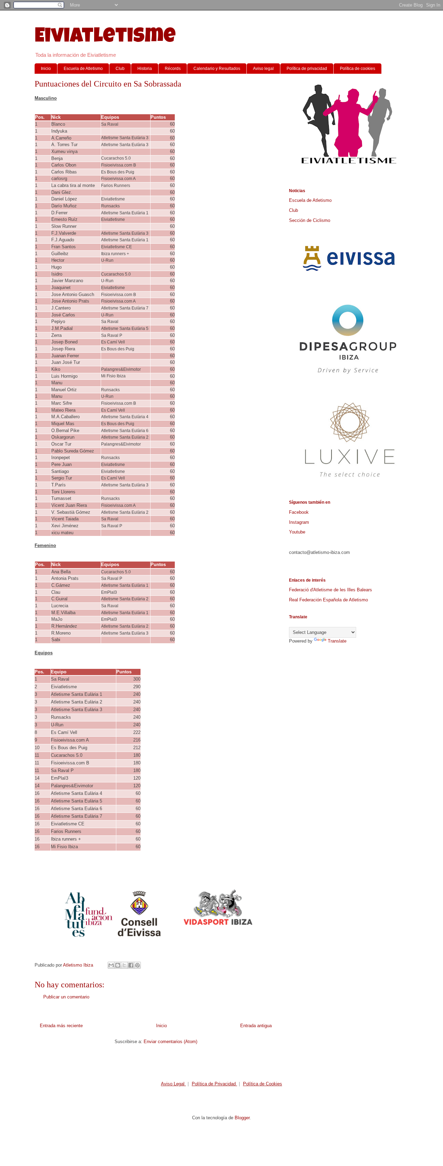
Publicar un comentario (66, 996)
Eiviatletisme (105, 37)
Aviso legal (263, 68)
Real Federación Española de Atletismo (328, 599)
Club (120, 68)
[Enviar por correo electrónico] (111, 965)
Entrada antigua (256, 1025)
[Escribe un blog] (117, 965)
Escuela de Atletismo (83, 68)
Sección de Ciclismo (309, 220)
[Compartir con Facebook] (130, 965)
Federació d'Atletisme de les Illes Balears (330, 589)
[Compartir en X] (124, 965)
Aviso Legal (173, 1083)
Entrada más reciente (61, 1025)
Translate (337, 641)
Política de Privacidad (214, 1083)
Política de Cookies (262, 1083)
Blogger (242, 1117)
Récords (173, 68)
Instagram (299, 522)
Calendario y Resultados (216, 68)
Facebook (299, 512)
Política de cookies (357, 68)
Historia (144, 68)
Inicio (46, 68)
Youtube (297, 532)
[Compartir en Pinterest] (137, 965)
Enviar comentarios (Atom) (170, 1041)
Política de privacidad (307, 68)
